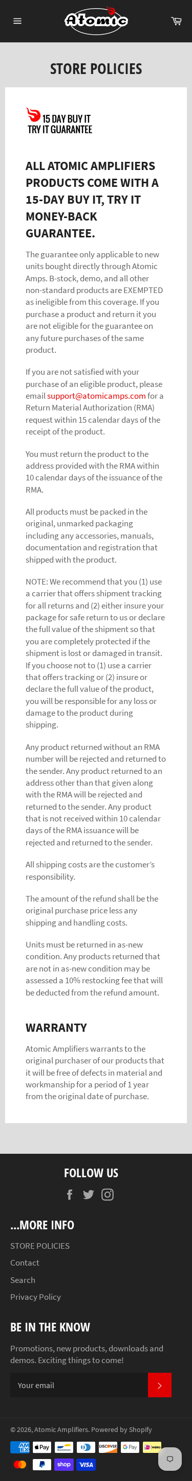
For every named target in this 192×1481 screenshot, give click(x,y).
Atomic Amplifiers (61, 1429)
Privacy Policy (35, 1296)
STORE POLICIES (40, 1245)
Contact (24, 1262)
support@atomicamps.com (96, 395)
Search (22, 1279)
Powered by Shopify (121, 1429)
